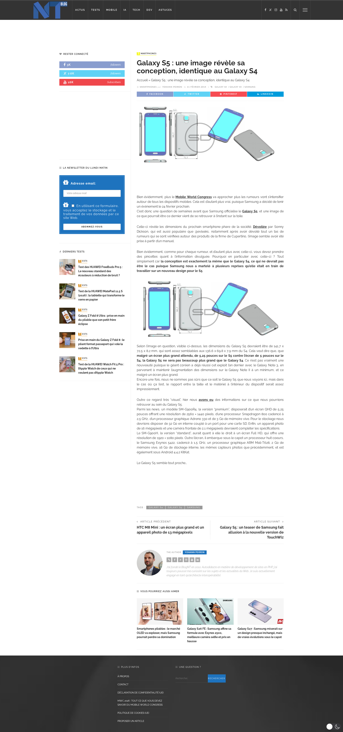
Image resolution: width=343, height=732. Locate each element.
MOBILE (111, 10)
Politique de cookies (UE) (133, 713)
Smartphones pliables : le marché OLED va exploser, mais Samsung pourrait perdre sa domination (158, 633)
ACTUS (80, 10)
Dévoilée (260, 227)
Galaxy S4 (221, 87)
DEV (149, 10)
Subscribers (114, 82)
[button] (333, 726)
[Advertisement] (76, 33)
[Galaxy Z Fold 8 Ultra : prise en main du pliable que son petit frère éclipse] (67, 315)
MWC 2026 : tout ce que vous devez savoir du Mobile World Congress (140, 702)
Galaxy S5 (236, 87)
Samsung (250, 87)
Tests (83, 261)
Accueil (142, 80)
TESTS (95, 10)
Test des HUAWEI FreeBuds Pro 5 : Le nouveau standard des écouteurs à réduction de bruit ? (100, 271)
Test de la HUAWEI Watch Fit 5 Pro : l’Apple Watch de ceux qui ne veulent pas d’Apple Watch (101, 368)
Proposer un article (131, 721)
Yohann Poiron (172, 87)
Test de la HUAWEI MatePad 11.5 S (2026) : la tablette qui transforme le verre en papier (101, 295)
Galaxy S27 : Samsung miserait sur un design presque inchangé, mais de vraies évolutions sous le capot (260, 633)
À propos (123, 676)
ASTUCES (165, 10)
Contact (123, 684)
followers (116, 64)
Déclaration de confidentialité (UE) (141, 692)
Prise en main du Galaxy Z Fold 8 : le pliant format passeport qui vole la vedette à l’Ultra (101, 344)
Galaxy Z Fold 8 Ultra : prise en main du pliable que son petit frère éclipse (101, 320)
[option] (160, 618)
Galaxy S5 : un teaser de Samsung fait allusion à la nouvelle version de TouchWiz (252, 532)
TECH (136, 10)
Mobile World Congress (193, 197)
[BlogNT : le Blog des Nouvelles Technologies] (50, 10)
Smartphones (147, 53)
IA (124, 10)
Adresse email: (83, 183)
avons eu (206, 400)
